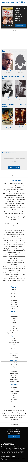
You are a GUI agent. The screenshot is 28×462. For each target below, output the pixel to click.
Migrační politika (14, 296)
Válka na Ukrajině (14, 294)
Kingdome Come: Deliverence (14, 333)
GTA (14, 320)
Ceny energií (14, 302)
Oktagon (14, 340)
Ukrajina (14, 291)
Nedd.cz (5, 415)
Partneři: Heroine (14, 424)
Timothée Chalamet (14, 381)
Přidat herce (14, 51)
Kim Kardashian (14, 371)
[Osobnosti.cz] (8, 2)
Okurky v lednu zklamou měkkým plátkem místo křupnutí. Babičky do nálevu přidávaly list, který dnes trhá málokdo (14, 199)
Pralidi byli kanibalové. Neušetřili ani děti (14, 228)
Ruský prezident (14, 300)
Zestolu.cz (14, 384)
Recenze (14, 314)
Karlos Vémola (14, 353)
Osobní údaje (12, 456)
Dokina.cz (21, 415)
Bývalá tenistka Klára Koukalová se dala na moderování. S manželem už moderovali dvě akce (14, 280)
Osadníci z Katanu (14, 391)
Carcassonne (14, 387)
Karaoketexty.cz (14, 413)
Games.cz (14, 311)
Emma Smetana (14, 379)
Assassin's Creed (14, 316)
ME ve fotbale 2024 (14, 298)
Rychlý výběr (20, 26)
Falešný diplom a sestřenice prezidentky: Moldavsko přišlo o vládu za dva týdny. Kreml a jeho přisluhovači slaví (14, 250)
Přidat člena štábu (14, 76)
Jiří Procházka (14, 355)
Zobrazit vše (22, 51)
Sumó (14, 351)
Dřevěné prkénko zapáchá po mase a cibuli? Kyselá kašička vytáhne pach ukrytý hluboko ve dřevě (14, 223)
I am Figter (14, 349)
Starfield (14, 318)
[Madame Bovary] (7, 15)
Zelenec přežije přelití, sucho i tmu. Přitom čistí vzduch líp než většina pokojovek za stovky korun (14, 262)
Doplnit (14, 437)
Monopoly (14, 393)
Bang (14, 389)
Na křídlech (14, 401)
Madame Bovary (18, 9)
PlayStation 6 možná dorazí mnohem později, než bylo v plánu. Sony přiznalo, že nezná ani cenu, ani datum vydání (14, 268)
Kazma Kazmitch (14, 369)
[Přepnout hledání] (17, 2)
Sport (14, 410)
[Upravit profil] (24, 8)
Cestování (22, 410)
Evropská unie (14, 304)
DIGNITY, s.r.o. (4, 459)
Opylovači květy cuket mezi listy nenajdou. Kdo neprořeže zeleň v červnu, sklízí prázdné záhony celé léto (14, 274)
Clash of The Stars (14, 342)
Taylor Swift (14, 377)
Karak (14, 404)
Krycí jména (14, 399)
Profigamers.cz (13, 412)
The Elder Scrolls (14, 330)
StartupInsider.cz (14, 419)
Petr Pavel (14, 365)
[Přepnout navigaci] (19, 2)
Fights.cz (14, 336)
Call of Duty (14, 328)
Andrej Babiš (14, 362)
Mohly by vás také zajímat (8, 105)
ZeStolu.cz (20, 412)
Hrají (4, 51)
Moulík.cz (10, 415)
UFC (14, 338)
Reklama (3, 456)
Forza (14, 324)
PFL (14, 344)
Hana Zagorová (14, 367)
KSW (14, 347)
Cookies (7, 456)
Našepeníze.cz (13, 417)
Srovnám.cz (20, 417)
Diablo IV (14, 322)
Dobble (14, 395)
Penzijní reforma (14, 306)
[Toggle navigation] (24, 2)
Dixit (14, 397)
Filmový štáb (5, 77)
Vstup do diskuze (14, 167)
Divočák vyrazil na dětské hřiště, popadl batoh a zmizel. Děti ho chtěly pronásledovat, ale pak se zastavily (14, 256)
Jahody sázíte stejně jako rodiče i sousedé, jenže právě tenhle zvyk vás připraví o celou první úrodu (14, 217)
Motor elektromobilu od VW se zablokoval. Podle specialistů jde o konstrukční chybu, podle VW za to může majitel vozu (14, 244)
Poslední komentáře (9, 153)
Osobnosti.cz (14, 360)
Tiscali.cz (14, 287)
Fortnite (14, 326)
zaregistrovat (16, 431)
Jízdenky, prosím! (14, 406)
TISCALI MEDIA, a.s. (15, 458)
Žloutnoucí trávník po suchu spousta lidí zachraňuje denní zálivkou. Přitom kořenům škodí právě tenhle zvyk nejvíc (14, 189)
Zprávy (10, 410)
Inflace (14, 289)
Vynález (14, 308)
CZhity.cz (6, 417)
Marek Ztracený (14, 375)
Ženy (17, 410)
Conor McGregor (14, 357)
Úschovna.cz (22, 413)
